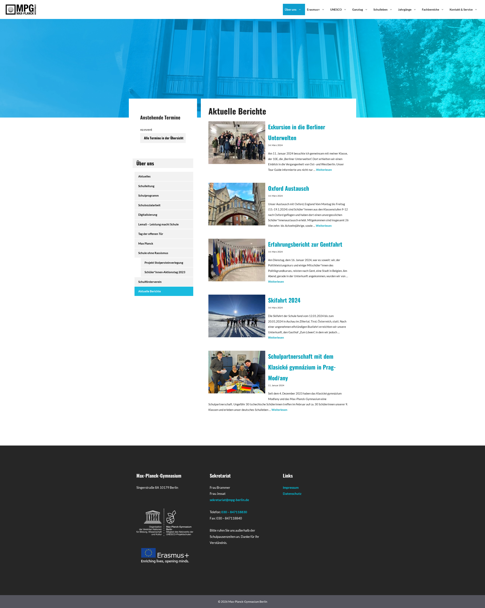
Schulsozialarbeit (149, 205)
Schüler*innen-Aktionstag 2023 (165, 272)
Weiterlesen (324, 169)
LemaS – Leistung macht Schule (158, 224)
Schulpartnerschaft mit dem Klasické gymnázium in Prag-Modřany (302, 367)
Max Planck (145, 243)
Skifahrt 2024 (284, 300)
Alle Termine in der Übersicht (163, 138)
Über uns (290, 9)
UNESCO (336, 9)
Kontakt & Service (461, 9)
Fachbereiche (430, 9)
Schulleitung (146, 186)
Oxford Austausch (288, 188)
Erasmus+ (313, 9)
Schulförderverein (150, 281)
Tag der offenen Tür (150, 233)
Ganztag (357, 9)
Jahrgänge (404, 9)
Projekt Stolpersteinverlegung (164, 262)
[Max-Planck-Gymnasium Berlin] (21, 9)
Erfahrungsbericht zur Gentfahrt (305, 244)
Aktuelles (144, 176)
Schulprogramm (148, 195)
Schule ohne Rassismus (153, 253)
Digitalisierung (147, 214)
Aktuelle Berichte (149, 291)
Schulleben (380, 9)
